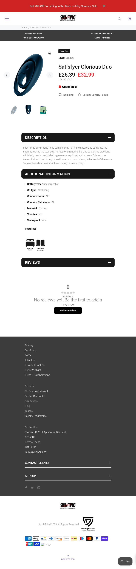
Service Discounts (34, 396)
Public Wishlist (33, 370)
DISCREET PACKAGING (34, 38)
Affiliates (30, 360)
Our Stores (30, 350)
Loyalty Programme (36, 416)
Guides (29, 411)
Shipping (68, 94)
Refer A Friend (32, 442)
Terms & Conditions (35, 452)
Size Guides (31, 401)
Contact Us (31, 427)
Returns (29, 386)
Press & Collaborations (37, 375)
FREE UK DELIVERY (33, 33)
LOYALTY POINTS (102, 38)
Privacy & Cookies (34, 365)
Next (49, 75)
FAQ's (28, 355)
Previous (7, 75)
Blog (27, 406)
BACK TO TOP (68, 559)
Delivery (29, 345)
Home (24, 27)
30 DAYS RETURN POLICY (102, 33)
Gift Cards (30, 447)
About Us (30, 437)
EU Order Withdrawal (36, 391)
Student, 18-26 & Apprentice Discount (45, 432)
